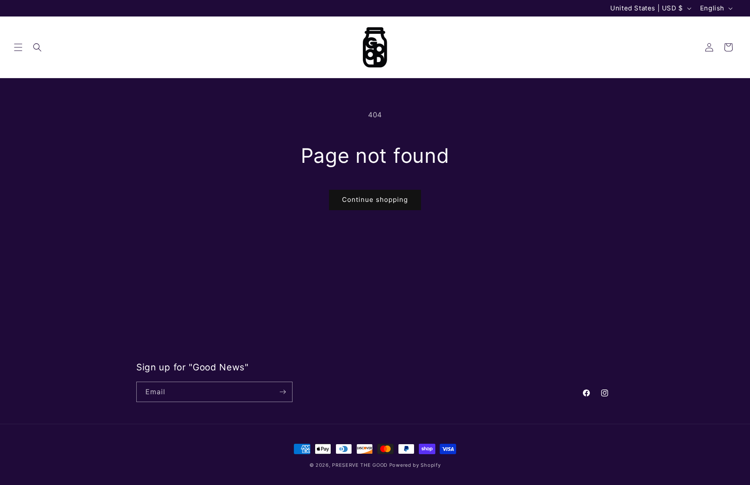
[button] (18, 47)
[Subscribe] (282, 392)
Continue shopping (375, 199)
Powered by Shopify (415, 465)
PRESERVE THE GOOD (360, 465)
